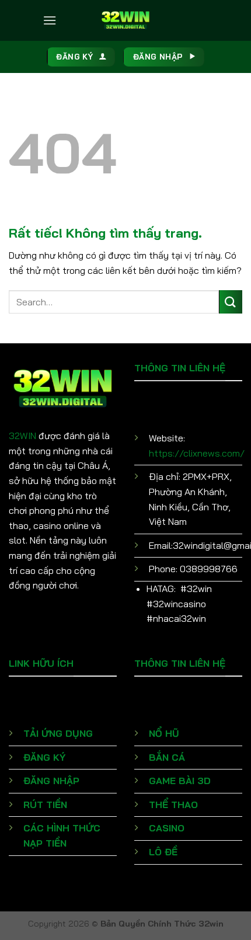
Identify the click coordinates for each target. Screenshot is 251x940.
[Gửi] (230, 301)
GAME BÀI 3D (180, 780)
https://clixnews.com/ (197, 453)
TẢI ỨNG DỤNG (58, 733)
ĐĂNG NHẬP (51, 780)
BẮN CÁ (167, 757)
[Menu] (50, 20)
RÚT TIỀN (45, 804)
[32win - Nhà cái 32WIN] (125, 20)
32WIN (22, 435)
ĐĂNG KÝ (44, 757)
